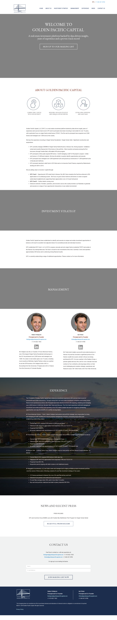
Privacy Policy (19, 609)
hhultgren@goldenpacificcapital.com (36, 339)
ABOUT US (48, 8)
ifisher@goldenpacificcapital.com (80, 339)
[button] (58, 46)
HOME (41, 8)
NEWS (93, 8)
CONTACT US (101, 8)
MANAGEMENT (75, 8)
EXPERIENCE (85, 8)
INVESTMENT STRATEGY (61, 8)
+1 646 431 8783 (100, 2)
